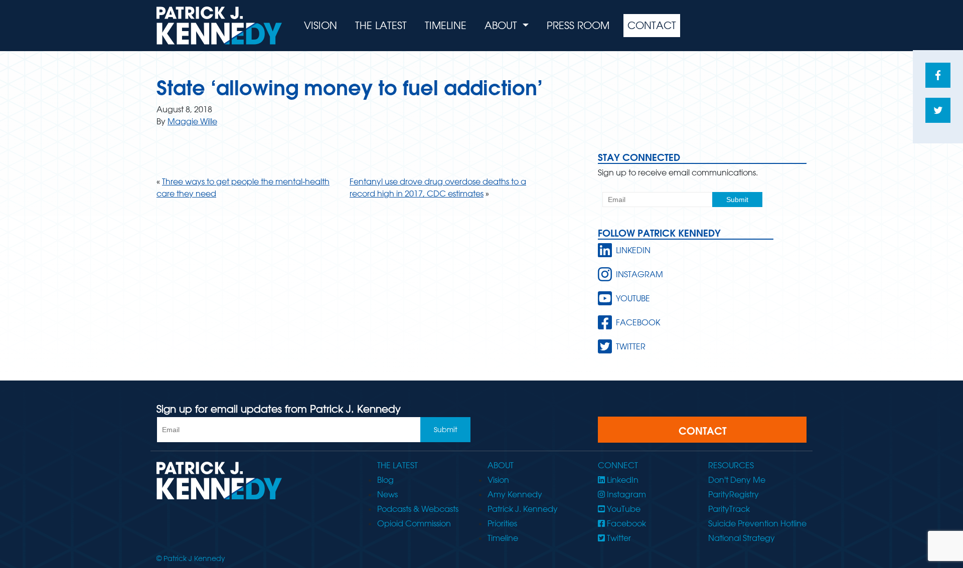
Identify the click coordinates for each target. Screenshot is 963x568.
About (502, 25)
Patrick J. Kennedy (523, 509)
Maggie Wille (192, 121)
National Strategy (741, 538)
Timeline (445, 25)
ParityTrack (729, 509)
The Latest (381, 25)
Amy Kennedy (515, 494)
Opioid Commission (414, 523)
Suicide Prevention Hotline (757, 523)
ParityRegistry (733, 494)
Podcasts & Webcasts (417, 509)
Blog (385, 480)
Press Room (578, 25)
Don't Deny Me (736, 480)
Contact (651, 25)
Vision (320, 25)
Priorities (502, 523)
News (387, 494)
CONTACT (702, 430)
